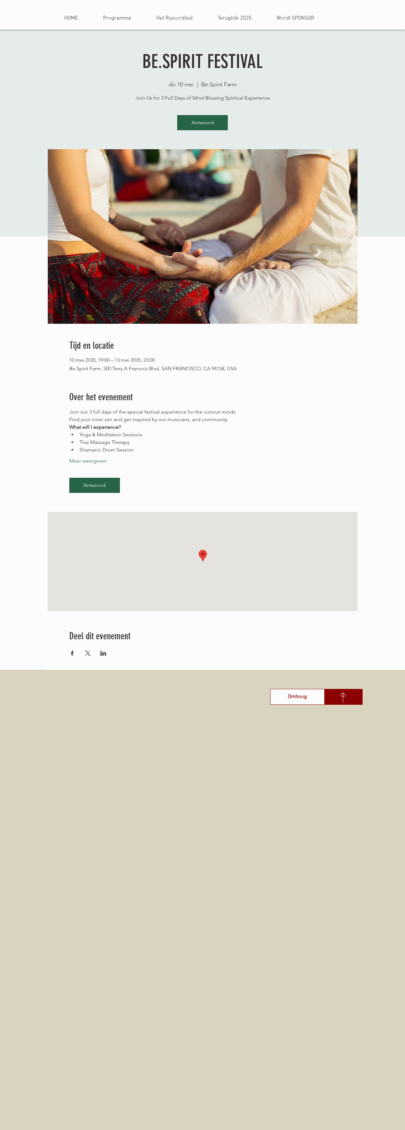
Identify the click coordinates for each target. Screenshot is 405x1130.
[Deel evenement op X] (88, 653)
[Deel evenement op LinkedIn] (103, 653)
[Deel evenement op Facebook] (72, 653)
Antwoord (202, 123)
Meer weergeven (88, 461)
